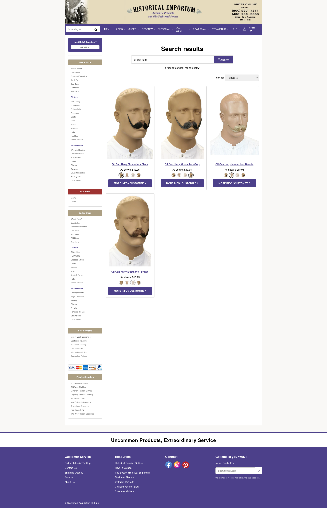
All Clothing (75, 101)
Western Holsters (78, 149)
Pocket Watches (77, 153)
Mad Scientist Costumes (81, 402)
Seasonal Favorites (79, 76)
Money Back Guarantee (81, 336)
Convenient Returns (79, 355)
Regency (147, 29)
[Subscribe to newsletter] (258, 470)
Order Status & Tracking (78, 463)
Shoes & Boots (77, 139)
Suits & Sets (76, 109)
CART (252, 27)
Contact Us (71, 467)
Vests (73, 120)
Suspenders (76, 157)
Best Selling (75, 72)
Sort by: (220, 77)
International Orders (79, 352)
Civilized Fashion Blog (127, 486)
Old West (179, 29)
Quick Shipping (77, 348)
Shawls (74, 308)
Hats (73, 132)
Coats (73, 116)
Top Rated (75, 83)
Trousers (74, 128)
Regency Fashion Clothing (82, 394)
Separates (75, 113)
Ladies (119, 29)
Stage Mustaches (78, 172)
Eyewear (74, 169)
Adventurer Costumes (80, 406)
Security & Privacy (78, 344)
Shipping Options (74, 472)
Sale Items (75, 91)
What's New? (76, 68)
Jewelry (74, 300)
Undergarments (77, 292)
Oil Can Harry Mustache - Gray (182, 164)
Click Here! (85, 47)
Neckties (74, 135)
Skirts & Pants (77, 274)
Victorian (164, 29)
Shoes (132, 29)
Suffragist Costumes (79, 383)
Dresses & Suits (77, 259)
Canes (73, 161)
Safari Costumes (78, 398)
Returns (69, 477)
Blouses (74, 267)
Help (234, 29)
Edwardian (199, 29)
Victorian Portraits (124, 482)
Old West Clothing (78, 387)
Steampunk (219, 29)
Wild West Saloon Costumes (82, 413)
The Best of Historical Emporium (132, 472)
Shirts (73, 124)
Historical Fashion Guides (129, 463)
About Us (70, 482)
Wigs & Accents (77, 296)
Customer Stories (124, 477)
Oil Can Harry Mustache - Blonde (234, 164)
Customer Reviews (79, 340)
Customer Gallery (124, 491)
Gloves (74, 165)
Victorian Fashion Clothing (81, 390)
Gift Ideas (75, 87)
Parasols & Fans (78, 311)
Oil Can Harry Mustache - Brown (130, 271)
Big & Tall (74, 79)
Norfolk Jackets (77, 409)
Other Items (76, 180)
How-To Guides (123, 467)
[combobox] (172, 59)
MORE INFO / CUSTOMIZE (129, 183)
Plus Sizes (75, 230)
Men (106, 29)
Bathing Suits (76, 176)
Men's (73, 197)
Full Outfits (75, 105)
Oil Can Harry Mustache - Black (130, 164)
